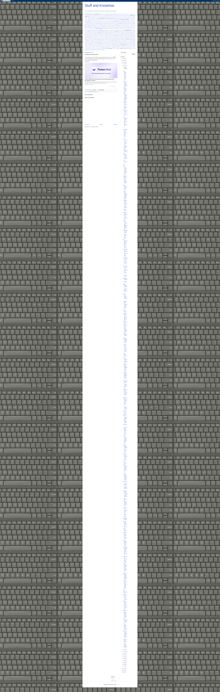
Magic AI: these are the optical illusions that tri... (125, 576)
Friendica (116, 24)
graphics (117, 26)
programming (117, 38)
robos (99, 40)
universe (125, 45)
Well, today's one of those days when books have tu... (125, 76)
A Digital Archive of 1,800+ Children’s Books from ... (125, 206)
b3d (88, 18)
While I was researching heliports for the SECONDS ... (125, 224)
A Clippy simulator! (125, 68)
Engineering (108, 23)
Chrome (92, 19)
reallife (122, 39)
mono (93, 34)
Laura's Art (133, 30)
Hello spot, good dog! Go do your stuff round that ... (125, 401)
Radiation (109, 39)
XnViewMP (101, 49)
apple (125, 15)
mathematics (93, 33)
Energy (102, 23)
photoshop (133, 36)
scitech (86, 42)
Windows (121, 48)
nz (98, 35)
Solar (105, 43)
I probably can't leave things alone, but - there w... (125, 133)
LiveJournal (109, 31)
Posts (113, 678)
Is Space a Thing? (125, 200)
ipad (115, 28)
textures (98, 45)
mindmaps (126, 33)
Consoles (104, 20)
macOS (114, 31)
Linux (103, 31)
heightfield (86, 27)
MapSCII (134, 31)
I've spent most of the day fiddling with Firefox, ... (125, 376)
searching (105, 42)
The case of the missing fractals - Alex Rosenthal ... (125, 634)
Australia (133, 16)
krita (105, 30)
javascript (128, 28)
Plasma (98, 38)
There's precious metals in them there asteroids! (125, 468)
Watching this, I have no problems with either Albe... (125, 367)
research (86, 40)
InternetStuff (104, 28)
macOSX (119, 31)
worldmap (98, 49)
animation (113, 15)
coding (103, 19)
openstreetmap (94, 36)
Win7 (115, 48)
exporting (117, 23)
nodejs (93, 35)
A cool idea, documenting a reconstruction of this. (125, 476)
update (128, 45)
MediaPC (99, 33)
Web (128, 47)
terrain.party (86, 45)
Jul (124, 654)
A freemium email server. (125, 407)
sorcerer (112, 43)
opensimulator (116, 35)
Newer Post (87, 124)
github (95, 26)
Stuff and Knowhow (99, 5)
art (120, 16)
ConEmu (99, 20)
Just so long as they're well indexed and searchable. (125, 604)
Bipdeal (93, 18)
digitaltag (90, 22)
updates (130, 45)
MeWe (108, 33)
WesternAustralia (98, 48)
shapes (125, 42)
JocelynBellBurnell (88, 30)
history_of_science (106, 27)
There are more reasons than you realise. (125, 84)
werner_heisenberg (93, 48)
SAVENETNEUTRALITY (114, 40)
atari (131, 16)
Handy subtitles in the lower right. (125, 543)
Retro (88, 40)
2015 (123, 670)
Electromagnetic (89, 23)
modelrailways (87, 34)
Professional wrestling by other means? (125, 559)
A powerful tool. (125, 275)
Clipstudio (100, 19)
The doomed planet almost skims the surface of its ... (125, 243)
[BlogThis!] (100, 89)
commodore (117, 19)
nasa (114, 34)
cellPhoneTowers (132, 18)
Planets (91, 38)
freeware (113, 24)
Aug (124, 653)
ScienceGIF (133, 40)
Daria (113, 20)
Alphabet (97, 15)
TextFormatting (94, 45)
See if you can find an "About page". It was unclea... (125, 269)
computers (92, 20)
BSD (126, 18)
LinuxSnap (105, 31)
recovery (124, 39)
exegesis (113, 23)
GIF (93, 26)
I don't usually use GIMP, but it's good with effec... (125, 584)
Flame (94, 24)
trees (111, 45)
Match (86, 33)
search (102, 42)
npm (95, 35)
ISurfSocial (123, 28)
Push (134, 38)
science (125, 40)
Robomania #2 (125, 592)
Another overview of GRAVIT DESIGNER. (125, 105)
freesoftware (110, 24)
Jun (124, 656)
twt (119, 45)
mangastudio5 (123, 31)
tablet (103, 44)
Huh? (124, 164)
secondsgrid (112, 42)
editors (86, 23)
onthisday (107, 35)
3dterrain (117, 14)
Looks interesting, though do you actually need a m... (125, 502)
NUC (97, 35)
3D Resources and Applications (93, 14)
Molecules (91, 34)
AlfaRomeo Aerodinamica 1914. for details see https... (125, 512)
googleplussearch (108, 26)
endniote (100, 23)
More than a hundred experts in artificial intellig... (125, 485)
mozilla (98, 34)
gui (121, 26)
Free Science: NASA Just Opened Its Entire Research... (125, 121)
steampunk (133, 43)
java (125, 28)
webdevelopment (87, 48)
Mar (124, 662)
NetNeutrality (122, 34)
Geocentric (127, 24)
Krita (107, 30)
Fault (129, 23)
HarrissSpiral (128, 26)
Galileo (121, 24)
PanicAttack (111, 36)
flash (96, 24)
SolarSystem (108, 43)
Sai (109, 40)
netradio (126, 34)
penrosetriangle (120, 36)
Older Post (115, 124)
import (125, 27)
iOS (113, 28)
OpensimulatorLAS (128, 35)
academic (127, 14)
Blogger (114, 684)
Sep (124, 651)
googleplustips (113, 26)
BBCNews (90, 18)
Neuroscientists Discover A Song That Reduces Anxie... (125, 643)
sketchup (89, 43)
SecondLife (108, 42)
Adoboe (91, 15)
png (100, 38)
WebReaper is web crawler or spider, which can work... (125, 234)
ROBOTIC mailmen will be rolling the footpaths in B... (125, 418)
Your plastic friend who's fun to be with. (125, 626)
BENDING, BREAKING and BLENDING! (125, 614)
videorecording (106, 47)
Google (98, 26)
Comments (114, 680)
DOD (107, 22)
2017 (123, 62)
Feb (124, 664)
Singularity (86, 43)
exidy (115, 23)
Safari (108, 40)
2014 (123, 672)
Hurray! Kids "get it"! (125, 355)
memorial (103, 33)
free (98, 24)
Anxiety (120, 15)
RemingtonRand (132, 39)
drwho (117, 22)
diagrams (129, 20)
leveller (89, 31)
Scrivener (99, 42)
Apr (124, 660)
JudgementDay (93, 30)
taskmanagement (108, 44)
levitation (91, 31)
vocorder (121, 47)
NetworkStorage (132, 34)
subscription (93, 44)
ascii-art (122, 16)
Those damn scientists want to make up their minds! (125, 96)
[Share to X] (101, 89)
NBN (118, 34)
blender (96, 18)
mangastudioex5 (128, 31)
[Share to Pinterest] (103, 89)
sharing (128, 42)
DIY (99, 22)
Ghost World (133, 24)
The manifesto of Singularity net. (125, 360)
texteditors (90, 45)
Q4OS (96, 39)
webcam (134, 47)
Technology (113, 44)
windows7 (133, 48)
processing (112, 38)
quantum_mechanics (105, 39)
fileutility (131, 23)
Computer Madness (124, 19)
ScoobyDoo (92, 42)
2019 (123, 58)
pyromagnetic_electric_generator (90, 39)
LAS (109, 30)
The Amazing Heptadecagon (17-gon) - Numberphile (125, 143)
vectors (96, 47)
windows (118, 48)
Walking (124, 47)
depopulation (121, 20)
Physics (89, 38)
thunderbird (105, 45)
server (123, 42)
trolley (116, 45)
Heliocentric (90, 27)
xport (104, 49)
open (110, 35)
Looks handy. (124, 311)
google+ (100, 26)
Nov (124, 65)
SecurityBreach (116, 42)
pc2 (116, 36)
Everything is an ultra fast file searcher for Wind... (125, 252)
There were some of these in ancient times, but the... (125, 439)
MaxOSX (96, 33)
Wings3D (91, 49)
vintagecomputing (114, 47)
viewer (110, 47)
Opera (97, 36)
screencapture (96, 42)
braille (122, 18)
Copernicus (110, 20)
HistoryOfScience (111, 27)
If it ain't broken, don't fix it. (125, 335)
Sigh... (124, 590)
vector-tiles (88, 47)
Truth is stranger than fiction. (125, 89)
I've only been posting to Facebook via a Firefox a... (125, 348)
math (87, 33)
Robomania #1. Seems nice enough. (125, 597)
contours (107, 20)
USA (132, 45)
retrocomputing (91, 40)
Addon (134, 14)
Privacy (109, 38)
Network (129, 34)
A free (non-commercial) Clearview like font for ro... (125, 170)
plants (96, 38)
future (119, 24)
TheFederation (101, 45)
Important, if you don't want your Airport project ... (125, 179)
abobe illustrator (121, 14)
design (124, 20)
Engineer (105, 23)
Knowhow (101, 30)
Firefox (86, 24)
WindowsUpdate (87, 49)
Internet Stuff (99, 28)
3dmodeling (106, 14)
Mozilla (101, 34)
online (105, 35)
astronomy (128, 16)
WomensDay (94, 49)
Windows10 (126, 48)
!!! (123, 127)
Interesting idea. (125, 322)
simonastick (133, 42)
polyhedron (106, 38)
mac (112, 31)
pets (123, 36)
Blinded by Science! (105, 18)
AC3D (125, 14)
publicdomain (131, 38)
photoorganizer (130, 36)
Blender (98, 18)
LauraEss (86, 31)
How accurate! (125, 161)
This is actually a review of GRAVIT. (125, 112)
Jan (124, 666)
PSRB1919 (127, 38)
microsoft (110, 33)
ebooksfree (124, 22)
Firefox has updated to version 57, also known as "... (125, 384)
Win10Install (109, 48)
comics (114, 19)
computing (96, 20)
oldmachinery (102, 35)
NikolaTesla (90, 35)
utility (86, 47)
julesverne (97, 30)
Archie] (108, 16)
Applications (99, 16)
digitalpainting (87, 22)
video (99, 47)
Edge (130, 22)
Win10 (106, 48)
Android (111, 15)
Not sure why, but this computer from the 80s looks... (125, 195)
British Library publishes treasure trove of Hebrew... (125, 288)
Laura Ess (128, 30)
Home (101, 124)
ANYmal (123, 15)
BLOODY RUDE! (125, 519)
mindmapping (123, 33)
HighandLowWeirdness (97, 27)
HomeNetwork (121, 27)
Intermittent (91, 28)
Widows (103, 48)
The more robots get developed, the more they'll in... (125, 305)
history (102, 27)
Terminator (131, 44)
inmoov (134, 27)
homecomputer (117, 27)
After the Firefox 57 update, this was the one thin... (125, 317)
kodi (103, 30)
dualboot (119, 22)
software (103, 43)
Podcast (103, 38)
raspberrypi (118, 39)
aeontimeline (94, 15)
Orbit (101, 36)
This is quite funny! (124, 529)
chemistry (89, 19)
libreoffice (98, 31)
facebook (120, 23)
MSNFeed (106, 34)
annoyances (117, 15)
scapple (122, 40)
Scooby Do (88, 42)
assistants (125, 16)
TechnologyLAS (118, 44)
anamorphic (105, 15)
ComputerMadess (132, 19)
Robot (101, 40)
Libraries (95, 31)
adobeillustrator (87, 15)
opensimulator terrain (122, 35)
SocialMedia (100, 43)
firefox (134, 23)
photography (125, 36)
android (108, 15)
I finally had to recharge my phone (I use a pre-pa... (125, 448)
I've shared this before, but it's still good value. (125, 430)
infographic (131, 27)
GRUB (120, 26)
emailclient (97, 23)
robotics (106, 40)
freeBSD (100, 24)
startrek (130, 43)
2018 (123, 60)
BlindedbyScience (113, 18)
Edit (132, 22)
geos (130, 24)
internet (95, 28)
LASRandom (118, 30)
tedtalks (128, 44)
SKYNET (92, 43)
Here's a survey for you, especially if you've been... (125, 457)
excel (111, 23)
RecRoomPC (128, 39)
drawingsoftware (113, 22)
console (102, 20)
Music (110, 34)
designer (127, 20)
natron (116, 34)
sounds (116, 43)
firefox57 (88, 24)
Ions (111, 28)
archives (119, 16)
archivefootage (115, 16)
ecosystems (127, 22)
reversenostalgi (96, 40)
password (114, 36)
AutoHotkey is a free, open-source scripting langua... (125, 328)
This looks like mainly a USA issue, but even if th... (125, 216)
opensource (133, 35)
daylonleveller (116, 20)
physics (86, 38)
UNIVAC (123, 45)
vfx (97, 47)
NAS (112, 34)
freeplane (106, 24)
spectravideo (124, 43)
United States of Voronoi (125, 150)
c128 (128, 18)
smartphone (95, 43)
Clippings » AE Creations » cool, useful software (125, 493)
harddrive (124, 26)
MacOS (116, 31)
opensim (112, 35)
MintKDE (131, 33)
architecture (111, 16)
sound (114, 43)
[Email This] (99, 89)
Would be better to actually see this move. (125, 340)
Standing (128, 43)
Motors (96, 34)
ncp (119, 34)
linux (100, 31)
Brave (124, 18)
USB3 (134, 45)
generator (124, 24)
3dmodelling (110, 14)
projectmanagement (122, 38)
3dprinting (114, 14)
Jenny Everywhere (132, 28)
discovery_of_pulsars (96, 22)
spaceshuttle (120, 43)
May (124, 658)
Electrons (93, 23)
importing (127, 27)
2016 (123, 668)
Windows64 (130, 48)
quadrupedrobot (99, 39)
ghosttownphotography (88, 26)
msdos (103, 34)
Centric (86, 19)
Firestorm (91, 24)
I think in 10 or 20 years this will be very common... (125, 392)
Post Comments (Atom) (94, 126)
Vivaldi (118, 47)
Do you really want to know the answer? (125, 524)
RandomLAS (115, 39)
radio (112, 39)
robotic (103, 40)
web (126, 47)
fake (127, 23)
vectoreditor (92, 47)
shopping (130, 42)
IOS (114, 28)
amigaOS (101, 15)
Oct (124, 649)
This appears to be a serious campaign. (125, 156)
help (93, 27)
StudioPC (89, 44)
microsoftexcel (115, 33)
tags (105, 44)
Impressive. (125, 425)
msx (108, 34)
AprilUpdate (104, 16)
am (99, 15)
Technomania (124, 44)
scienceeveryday (128, 40)
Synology (101, 44)
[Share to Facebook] (102, 89)
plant (94, 38)
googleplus (103, 26)
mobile (134, 33)
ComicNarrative (109, 19)
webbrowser (130, 47)
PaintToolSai (107, 36)
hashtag (131, 26)
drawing (109, 22)
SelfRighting (120, 42)
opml (99, 36)
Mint (129, 33)
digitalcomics (133, 20)
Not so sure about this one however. (125, 296)
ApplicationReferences (93, 16)
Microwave (118, 33)
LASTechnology (122, 30)
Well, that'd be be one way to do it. (125, 187)
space (118, 43)
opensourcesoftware (88, 36)
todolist (108, 45)
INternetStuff (109, 28)
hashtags (134, 26)
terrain (134, 44)
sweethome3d (98, 44)
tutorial (118, 45)
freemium (103, 24)
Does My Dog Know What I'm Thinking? (125, 536)
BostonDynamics (118, 18)
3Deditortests (103, 14)
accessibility (131, 14)
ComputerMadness (88, 20)
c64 (129, 18)
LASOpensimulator (113, 30)
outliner (104, 36)
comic (106, 19)
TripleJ (113, 45)
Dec (124, 63)
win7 (113, 48)
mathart (90, 33)
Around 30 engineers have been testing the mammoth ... (125, 550)
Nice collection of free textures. (125, 620)
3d (85, 14)
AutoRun (86, 18)
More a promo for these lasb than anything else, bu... (125, 567)
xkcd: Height (124, 462)
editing (134, 22)
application (128, 15)
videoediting (102, 47)
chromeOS (96, 19)
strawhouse (86, 44)
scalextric (119, 40)
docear (102, 22)
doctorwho (104, 22)
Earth (121, 22)
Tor (110, 45)
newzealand (86, 35)
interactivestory (87, 28)
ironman (120, 28)
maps (131, 31)
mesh (106, 33)
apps (102, 16)
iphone (118, 28)
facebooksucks (125, 23)
